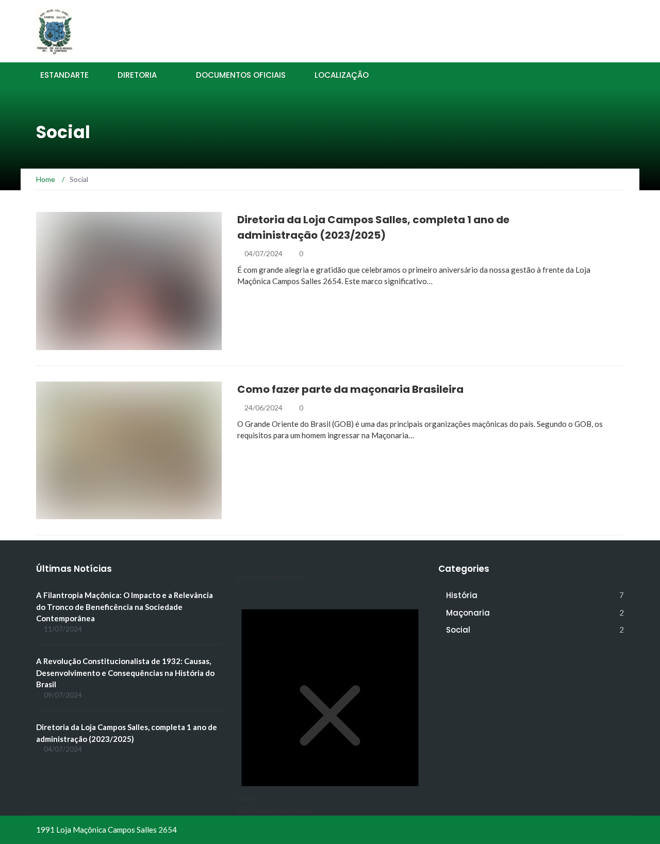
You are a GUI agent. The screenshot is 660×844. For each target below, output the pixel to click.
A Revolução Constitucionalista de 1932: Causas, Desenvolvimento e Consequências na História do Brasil (125, 672)
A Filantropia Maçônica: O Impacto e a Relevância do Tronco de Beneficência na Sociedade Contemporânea (124, 606)
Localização (342, 75)
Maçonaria (71, 513)
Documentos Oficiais (241, 75)
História (461, 595)
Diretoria (137, 75)
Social (62, 344)
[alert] (330, 701)
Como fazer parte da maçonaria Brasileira (350, 389)
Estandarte (64, 75)
